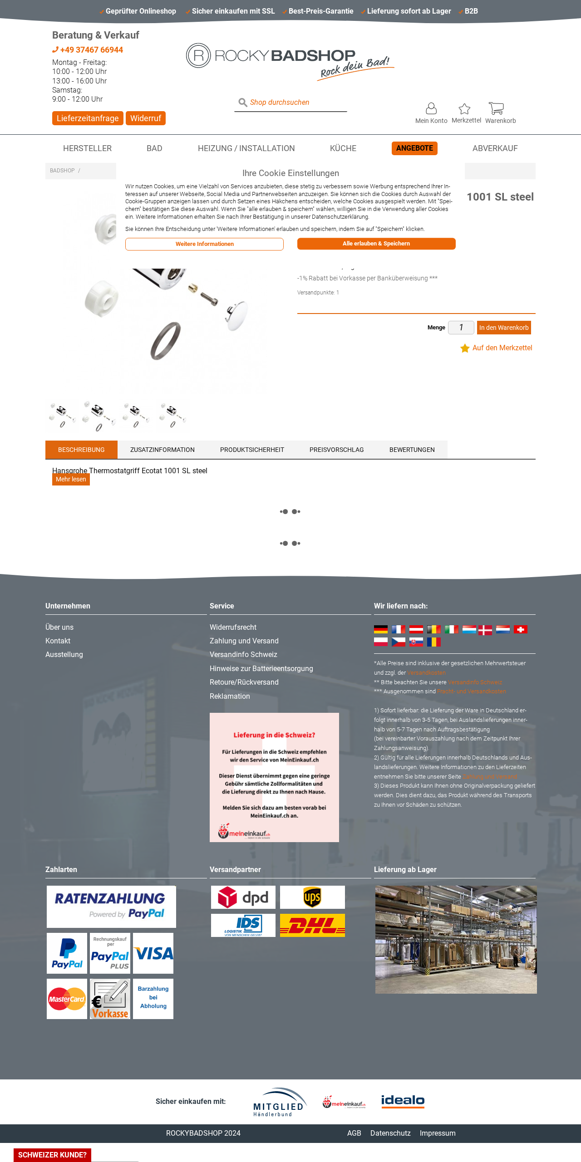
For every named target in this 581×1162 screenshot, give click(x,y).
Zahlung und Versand (244, 641)
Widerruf (145, 118)
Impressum (438, 1133)
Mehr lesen (71, 479)
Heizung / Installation (246, 148)
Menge (436, 327)
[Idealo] (403, 1102)
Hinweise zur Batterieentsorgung (261, 668)
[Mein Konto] (431, 106)
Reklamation (230, 696)
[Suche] (243, 103)
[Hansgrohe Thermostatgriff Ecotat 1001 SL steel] (62, 416)
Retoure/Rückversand (244, 682)
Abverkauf (495, 148)
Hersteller (87, 148)
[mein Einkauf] (344, 1102)
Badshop (62, 170)
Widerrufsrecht (233, 627)
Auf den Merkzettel (502, 347)
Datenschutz (390, 1133)
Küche (343, 148)
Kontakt (57, 641)
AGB (354, 1133)
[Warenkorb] (500, 106)
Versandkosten (426, 672)
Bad (154, 148)
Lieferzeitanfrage (88, 118)
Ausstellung (64, 654)
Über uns (59, 627)
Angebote (414, 148)
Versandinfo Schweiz (243, 654)
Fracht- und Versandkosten (471, 691)
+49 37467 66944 (91, 49)
